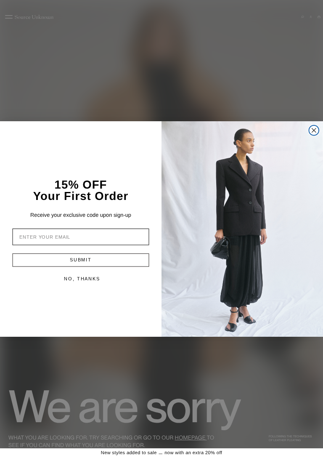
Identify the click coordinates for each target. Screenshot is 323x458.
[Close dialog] (314, 130)
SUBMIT (81, 259)
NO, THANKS (82, 278)
